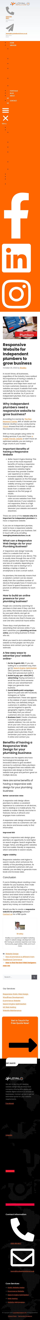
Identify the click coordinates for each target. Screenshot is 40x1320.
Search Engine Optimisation (25, 668)
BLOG (9, 177)
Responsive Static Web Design (15, 994)
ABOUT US (11, 97)
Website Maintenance (12, 1010)
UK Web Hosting (12, 80)
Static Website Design (16, 1287)
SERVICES (13, 45)
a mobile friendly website (18, 437)
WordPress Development (13, 997)
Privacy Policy (12, 1316)
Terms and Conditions (25, 1316)
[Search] (34, 977)
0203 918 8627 (9, 17)
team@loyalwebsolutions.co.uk (16, 33)
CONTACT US (12, 102)
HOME (9, 127)
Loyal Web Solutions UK (20, 1312)
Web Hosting (12, 1298)
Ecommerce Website (11, 1001)
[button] (5, 116)
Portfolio (11, 174)
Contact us (7, 914)
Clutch (5, 426)
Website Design (12, 954)
